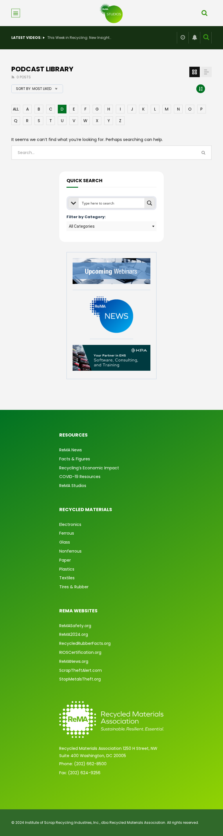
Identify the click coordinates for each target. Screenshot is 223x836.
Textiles (67, 578)
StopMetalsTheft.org (80, 679)
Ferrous (66, 533)
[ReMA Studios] (111, 13)
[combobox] (111, 226)
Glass (64, 542)
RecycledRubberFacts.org (85, 643)
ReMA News (70, 450)
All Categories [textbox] (82, 226)
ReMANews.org (73, 661)
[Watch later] (182, 38)
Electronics (70, 524)
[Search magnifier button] (149, 203)
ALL (16, 109)
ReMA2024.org (73, 634)
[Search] (204, 13)
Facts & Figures (74, 459)
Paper (65, 560)
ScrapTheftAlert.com (80, 670)
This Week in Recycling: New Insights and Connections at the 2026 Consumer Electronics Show (79, 37)
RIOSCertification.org (80, 652)
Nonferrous (70, 551)
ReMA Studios (72, 485)
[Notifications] (194, 38)
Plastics (66, 569)
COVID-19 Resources (79, 476)
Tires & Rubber (74, 587)
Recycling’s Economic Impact (89, 468)
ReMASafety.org (75, 626)
